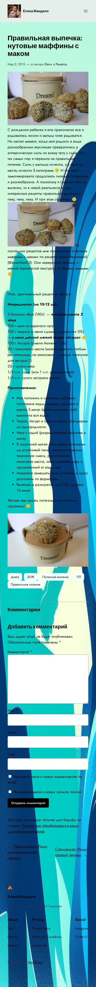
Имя (13, 710)
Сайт (11, 754)
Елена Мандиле (36, 11)
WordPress (35, 962)
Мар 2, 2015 (16, 64)
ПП (79, 577)
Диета (15, 577)
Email (13, 732)
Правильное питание (25, 584)
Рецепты (61, 64)
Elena (48, 64)
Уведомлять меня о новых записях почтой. (47, 791)
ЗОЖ (30, 577)
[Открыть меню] (85, 11)
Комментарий (20, 651)
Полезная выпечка (55, 577)
